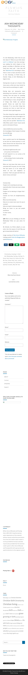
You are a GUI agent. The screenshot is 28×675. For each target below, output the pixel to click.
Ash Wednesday (8, 256)
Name (7, 327)
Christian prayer (20, 604)
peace (22, 625)
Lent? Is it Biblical (8, 62)
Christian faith (9, 600)
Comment (8, 304)
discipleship (6, 610)
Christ (9, 597)
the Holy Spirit (11, 633)
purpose (9, 628)
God (19, 610)
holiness (9, 620)
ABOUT (6, 377)
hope (12, 620)
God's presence (15, 613)
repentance (21, 628)
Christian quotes (6, 607)
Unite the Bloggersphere (18, 237)
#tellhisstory (8, 239)
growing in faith (16, 254)
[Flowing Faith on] (8, 573)
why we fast (16, 264)
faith (11, 610)
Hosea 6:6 (6, 135)
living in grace (13, 623)
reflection (14, 628)
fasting (15, 256)
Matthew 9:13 (21, 120)
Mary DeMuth (10, 625)
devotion (17, 607)
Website (7, 342)
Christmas (12, 607)
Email (7, 334)
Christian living (10, 604)
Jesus (16, 620)
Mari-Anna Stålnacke (19, 235)
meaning (14, 625)
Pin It (4, 585)
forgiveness (15, 610)
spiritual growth (7, 264)
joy (20, 620)
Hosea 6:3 (6, 160)
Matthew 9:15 (10, 70)
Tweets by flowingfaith (9, 655)
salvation (6, 631)
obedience (19, 625)
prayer (5, 628)
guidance (5, 620)
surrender (20, 631)
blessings (5, 597)
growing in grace (20, 617)
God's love (9, 613)
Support (6, 387)
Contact (6, 380)
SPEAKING (7, 383)
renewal (17, 628)
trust (17, 633)
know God (11, 260)
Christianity (7, 254)
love (7, 625)
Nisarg (16, 673)
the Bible (4, 633)
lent (16, 260)
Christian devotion (16, 597)
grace (21, 613)
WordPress (22, 671)
